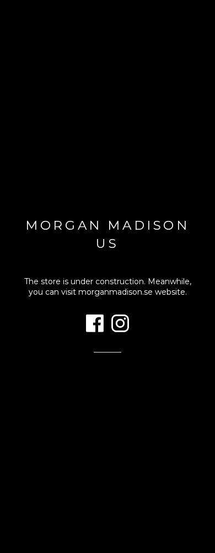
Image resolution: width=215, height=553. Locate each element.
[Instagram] (120, 325)
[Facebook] (95, 325)
